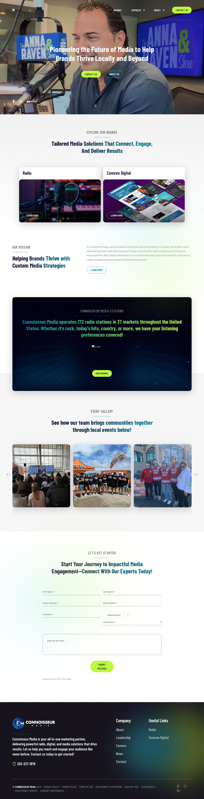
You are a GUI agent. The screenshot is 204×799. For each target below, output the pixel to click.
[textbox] (131, 622)
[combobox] (132, 622)
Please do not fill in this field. (57, 678)
